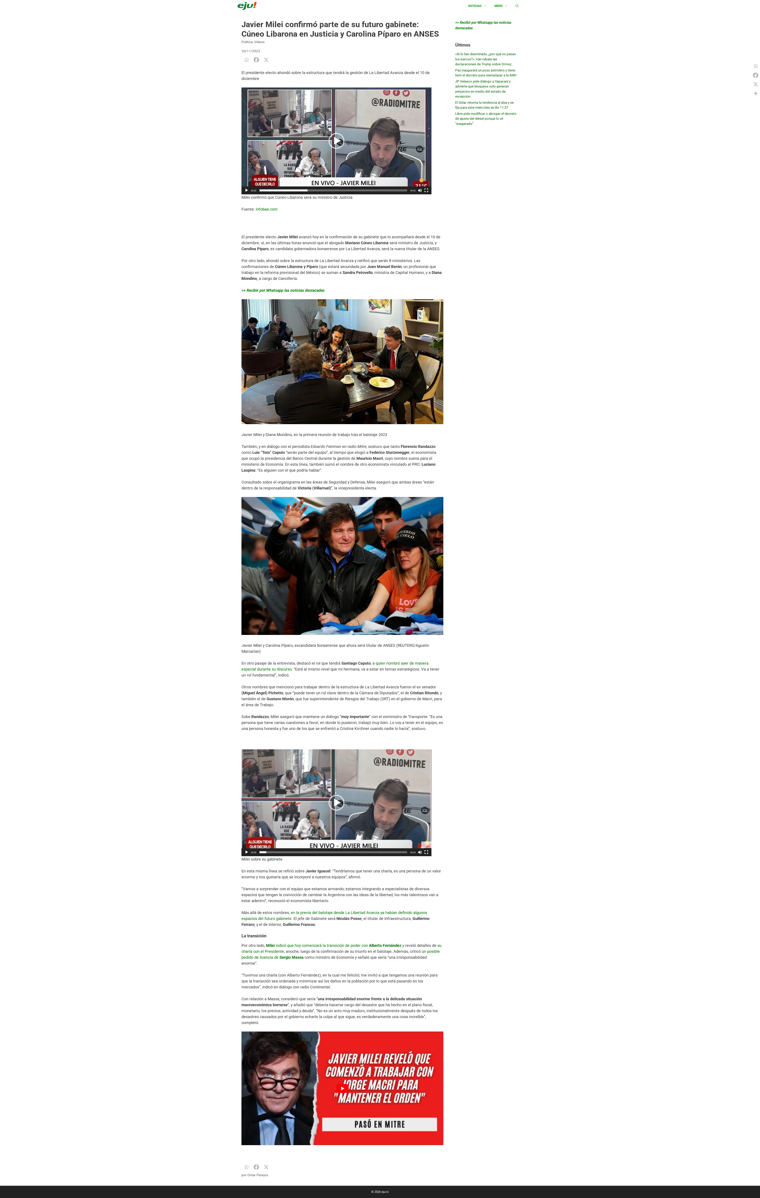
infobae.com (267, 209)
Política (247, 42)
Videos (259, 42)
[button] (336, 141)
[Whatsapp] (246, 59)
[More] (755, 93)
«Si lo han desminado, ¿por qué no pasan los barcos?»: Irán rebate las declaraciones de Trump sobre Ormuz (485, 59)
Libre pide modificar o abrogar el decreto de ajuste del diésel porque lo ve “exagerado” (485, 119)
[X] (266, 59)
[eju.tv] (248, 6)
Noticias (475, 6)
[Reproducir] (247, 190)
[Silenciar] (420, 190)
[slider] (333, 190)
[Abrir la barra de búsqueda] (517, 6)
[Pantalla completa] (426, 190)
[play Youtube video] (342, 1088)
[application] (336, 140)
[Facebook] (256, 59)
